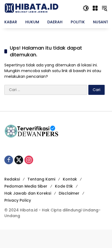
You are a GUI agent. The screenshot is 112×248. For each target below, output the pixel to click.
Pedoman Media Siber (25, 186)
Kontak (70, 179)
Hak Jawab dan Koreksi (27, 193)
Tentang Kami (41, 179)
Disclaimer (69, 193)
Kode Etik (64, 186)
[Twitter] (18, 160)
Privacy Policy (17, 200)
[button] (86, 8)
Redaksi (12, 179)
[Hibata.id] (31, 8)
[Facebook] (8, 160)
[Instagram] (28, 160)
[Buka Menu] (95, 8)
